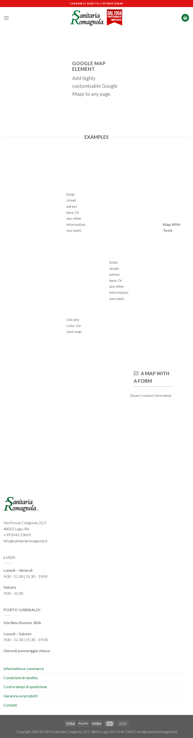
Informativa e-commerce (24, 668)
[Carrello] (185, 18)
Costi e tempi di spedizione (25, 686)
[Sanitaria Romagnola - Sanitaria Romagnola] (96, 17)
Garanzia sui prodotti (21, 696)
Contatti (10, 705)
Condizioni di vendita (20, 677)
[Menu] (6, 18)
